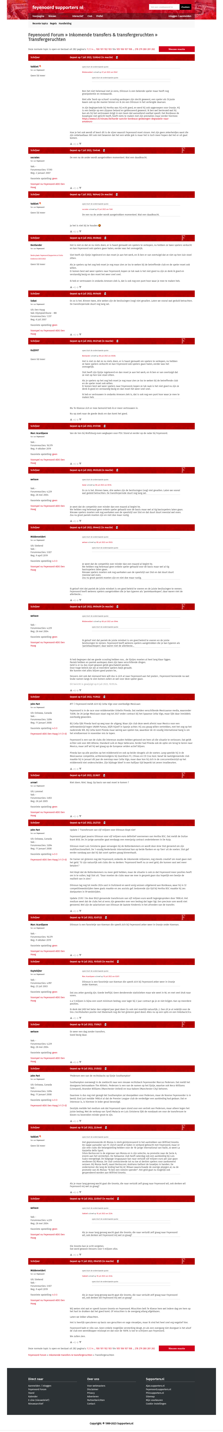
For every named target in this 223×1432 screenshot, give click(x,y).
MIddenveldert (87, 72)
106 (122, 49)
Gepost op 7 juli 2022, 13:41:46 (85, 150)
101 (102, 49)
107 (126, 49)
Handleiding (65, 23)
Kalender (33, 1396)
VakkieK (35, 66)
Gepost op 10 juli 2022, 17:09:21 (85, 1024)
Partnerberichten (96, 1400)
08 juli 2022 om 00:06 (107, 356)
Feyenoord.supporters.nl (158, 1389)
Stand (31, 1393)
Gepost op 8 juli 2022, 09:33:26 (85, 470)
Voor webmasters (96, 1385)
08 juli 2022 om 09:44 (110, 622)
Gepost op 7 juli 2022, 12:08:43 (85, 57)
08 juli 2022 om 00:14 (103, 485)
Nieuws (52, 16)
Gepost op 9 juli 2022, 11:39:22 (85, 696)
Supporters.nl (155, 1379)
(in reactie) (107, 57)
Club (90, 16)
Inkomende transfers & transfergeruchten (111, 34)
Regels (53, 23)
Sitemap (150, 1396)
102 (106, 49)
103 (110, 49)
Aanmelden (34, 1385)
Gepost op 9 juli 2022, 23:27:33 (85, 822)
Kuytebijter (36, 971)
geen (54, 178)
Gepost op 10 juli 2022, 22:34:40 (86, 1127)
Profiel (99, 16)
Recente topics (40, 23)
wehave (35, 479)
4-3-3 (54, 561)
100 (98, 49)
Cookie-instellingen (156, 1403)
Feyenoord (40, 70)
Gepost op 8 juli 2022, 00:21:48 (85, 341)
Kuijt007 (35, 350)
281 (149, 49)
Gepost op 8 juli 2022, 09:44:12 (85, 527)
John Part (35, 704)
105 (118, 49)
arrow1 (34, 782)
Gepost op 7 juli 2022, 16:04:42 (85, 194)
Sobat (34, 300)
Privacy (91, 1393)
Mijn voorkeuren (154, 1400)
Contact (91, 1403)
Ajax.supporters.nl (155, 1385)
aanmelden (185, 16)
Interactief (77, 16)
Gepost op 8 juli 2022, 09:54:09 (85, 606)
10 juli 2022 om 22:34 (104, 1214)
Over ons (93, 1379)
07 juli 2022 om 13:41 (104, 209)
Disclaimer (92, 1389)
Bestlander (36, 245)
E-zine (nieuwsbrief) (38, 1400)
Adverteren (93, 1396)
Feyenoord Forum (46, 34)
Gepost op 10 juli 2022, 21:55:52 (86, 1068)
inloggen (172, 16)
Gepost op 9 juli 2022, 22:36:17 (85, 775)
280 (145, 49)
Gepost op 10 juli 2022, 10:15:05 (86, 961)
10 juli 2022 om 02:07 (111, 977)
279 (140, 49)
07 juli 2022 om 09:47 (109, 72)
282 (153, 49)
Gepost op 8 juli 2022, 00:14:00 (85, 293)
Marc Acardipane (39, 433)
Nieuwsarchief (35, 1403)
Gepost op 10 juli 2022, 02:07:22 (86, 917)
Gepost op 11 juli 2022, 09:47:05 (86, 1261)
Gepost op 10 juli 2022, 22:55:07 (86, 1198)
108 (130, 49)
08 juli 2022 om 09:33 (104, 542)
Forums (64, 16)
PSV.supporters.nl (155, 1393)
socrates (35, 157)
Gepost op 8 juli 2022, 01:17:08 (85, 426)
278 (136, 49)
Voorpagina (38, 16)
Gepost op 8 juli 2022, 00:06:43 (85, 238)
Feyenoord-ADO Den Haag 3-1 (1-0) (49, 733)
